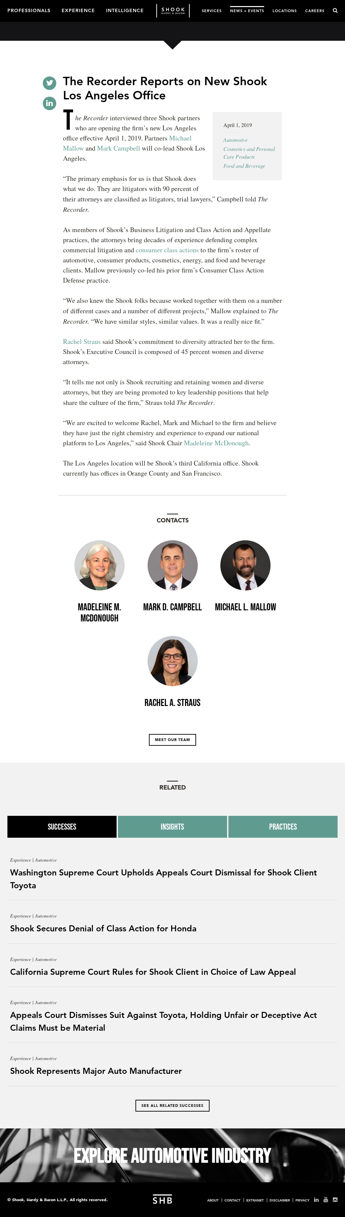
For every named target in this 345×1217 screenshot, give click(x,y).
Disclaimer (280, 1200)
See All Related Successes (172, 1105)
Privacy (302, 1200)
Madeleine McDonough (216, 442)
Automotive (235, 139)
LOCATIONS (285, 10)
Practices (283, 826)
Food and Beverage (244, 165)
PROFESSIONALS (29, 10)
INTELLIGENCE (125, 10)
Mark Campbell (118, 148)
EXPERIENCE (78, 10)
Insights (172, 826)
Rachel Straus (82, 341)
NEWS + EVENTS (247, 10)
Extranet (255, 1200)
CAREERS (314, 10)
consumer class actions (167, 249)
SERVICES (212, 10)
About (213, 1200)
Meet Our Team (172, 739)
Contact (232, 1200)
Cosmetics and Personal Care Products (249, 152)
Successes (62, 826)
